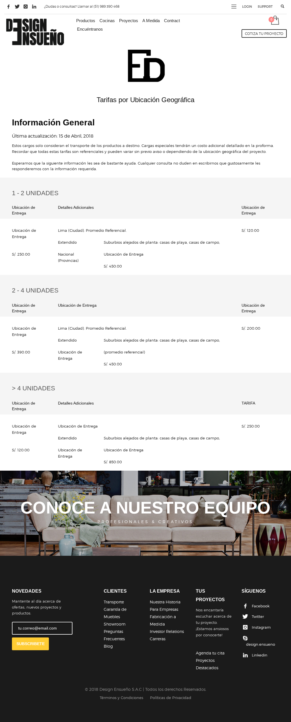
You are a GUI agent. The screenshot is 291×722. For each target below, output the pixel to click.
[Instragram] (25, 6)
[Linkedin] (34, 6)
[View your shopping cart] (274, 20)
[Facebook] (8, 6)
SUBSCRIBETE (30, 643)
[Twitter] (17, 6)
